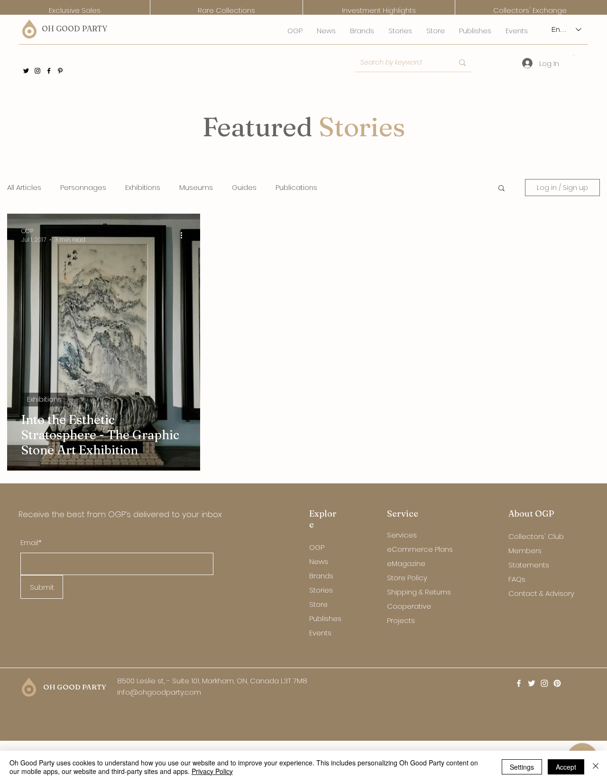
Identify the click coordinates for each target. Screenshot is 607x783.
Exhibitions (142, 187)
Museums (196, 187)
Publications (296, 187)
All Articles (24, 187)
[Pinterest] (60, 71)
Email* (31, 542)
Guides (244, 187)
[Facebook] (49, 71)
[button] (574, 55)
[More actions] (184, 235)
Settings (522, 767)
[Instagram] (37, 71)
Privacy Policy (212, 771)
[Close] (595, 766)
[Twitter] (26, 71)
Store (318, 604)
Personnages (83, 187)
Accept (566, 767)
